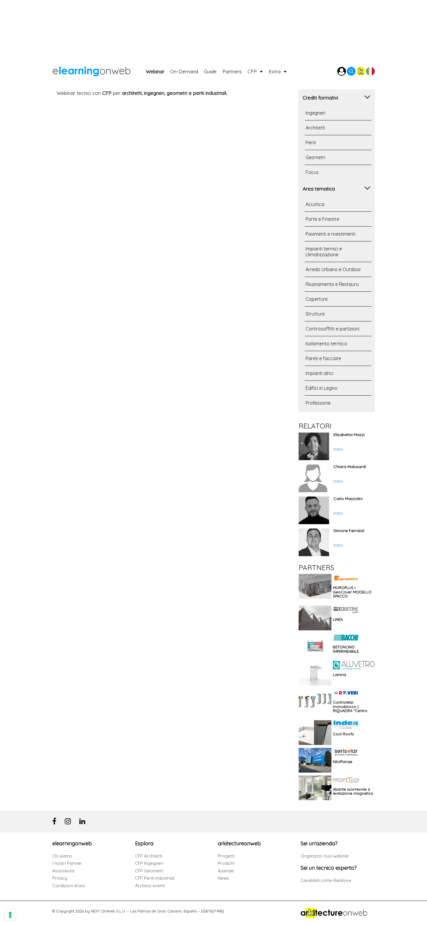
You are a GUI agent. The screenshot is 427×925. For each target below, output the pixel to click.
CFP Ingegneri (149, 863)
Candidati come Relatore (326, 880)
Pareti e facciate (323, 358)
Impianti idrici (319, 373)
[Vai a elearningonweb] (99, 70)
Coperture (317, 299)
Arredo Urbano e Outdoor (333, 269)
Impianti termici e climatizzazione (324, 251)
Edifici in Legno (321, 388)
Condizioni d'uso (68, 885)
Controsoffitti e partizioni (332, 329)
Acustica (315, 204)
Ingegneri (315, 113)
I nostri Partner (67, 863)
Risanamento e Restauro (332, 284)
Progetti (226, 856)
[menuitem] (158, 70)
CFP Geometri (149, 871)
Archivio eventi (150, 885)
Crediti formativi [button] (320, 98)
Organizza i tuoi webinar (325, 856)
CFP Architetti (148, 856)
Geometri (315, 157)
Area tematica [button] (319, 189)
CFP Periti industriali (154, 878)
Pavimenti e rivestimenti (331, 234)
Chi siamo (62, 856)
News (223, 878)
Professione (318, 403)
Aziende (226, 871)
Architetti (315, 128)
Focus (312, 172)
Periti (311, 142)
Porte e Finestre (322, 219)
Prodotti (226, 863)
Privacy (59, 878)
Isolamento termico (326, 343)
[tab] (337, 97)
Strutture (315, 314)
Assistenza (63, 871)
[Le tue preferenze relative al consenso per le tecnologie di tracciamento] (10, 914)
